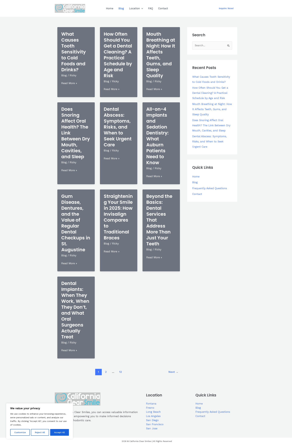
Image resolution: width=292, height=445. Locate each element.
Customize (20, 432)
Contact (163, 8)
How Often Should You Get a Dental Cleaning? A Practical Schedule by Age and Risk (118, 55)
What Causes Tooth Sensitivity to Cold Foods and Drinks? (73, 52)
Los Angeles (153, 416)
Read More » (69, 83)
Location (134, 8)
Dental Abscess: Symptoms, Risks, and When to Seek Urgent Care (118, 127)
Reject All (40, 432)
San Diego (152, 420)
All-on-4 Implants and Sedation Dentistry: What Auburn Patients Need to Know (157, 136)
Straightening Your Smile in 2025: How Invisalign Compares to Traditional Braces (118, 217)
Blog (121, 8)
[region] (39, 421)
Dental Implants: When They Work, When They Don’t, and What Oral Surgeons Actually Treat (75, 310)
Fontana (151, 403)
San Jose (151, 428)
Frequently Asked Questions (209, 188)
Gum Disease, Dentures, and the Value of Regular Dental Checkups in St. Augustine (75, 223)
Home (109, 8)
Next (173, 371)
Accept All (59, 432)
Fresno (150, 407)
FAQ (150, 8)
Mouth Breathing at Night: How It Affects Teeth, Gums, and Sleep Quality (160, 55)
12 (120, 371)
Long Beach (153, 411)
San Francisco (154, 424)
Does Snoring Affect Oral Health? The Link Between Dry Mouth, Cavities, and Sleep (211, 125)
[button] (141, 8)
